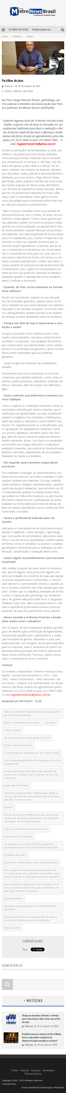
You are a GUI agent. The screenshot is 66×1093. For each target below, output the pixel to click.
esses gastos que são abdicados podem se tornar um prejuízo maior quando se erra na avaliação (31, 775)
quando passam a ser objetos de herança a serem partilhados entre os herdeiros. (30, 918)
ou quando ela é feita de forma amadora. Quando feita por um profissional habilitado (31, 846)
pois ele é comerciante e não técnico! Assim (31, 862)
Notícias (18, 91)
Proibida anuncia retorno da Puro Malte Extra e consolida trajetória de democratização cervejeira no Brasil (41, 1037)
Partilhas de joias (14, 855)
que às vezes (12, 927)
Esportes (35, 1070)
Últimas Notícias (33, 1073)
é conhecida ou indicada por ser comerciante (31, 752)
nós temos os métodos (18, 836)
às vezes (50, 722)
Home (5, 36)
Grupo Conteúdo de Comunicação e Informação (42, 1087)
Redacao (9, 86)
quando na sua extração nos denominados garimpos (30, 907)
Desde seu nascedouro (18, 745)
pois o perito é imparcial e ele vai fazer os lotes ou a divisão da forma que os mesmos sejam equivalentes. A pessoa (32, 887)
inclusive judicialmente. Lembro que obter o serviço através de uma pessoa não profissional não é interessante (32, 796)
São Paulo (28, 91)
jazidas (8, 807)
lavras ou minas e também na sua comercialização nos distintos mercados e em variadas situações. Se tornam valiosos (31, 818)
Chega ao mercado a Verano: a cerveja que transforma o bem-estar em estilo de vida (41, 1019)
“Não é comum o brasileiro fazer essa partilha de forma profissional (32, 713)
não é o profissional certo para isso (26, 829)
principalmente (13, 898)
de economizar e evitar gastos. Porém (27, 737)
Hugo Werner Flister (16, 785)
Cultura (8, 91)
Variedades (49, 1070)
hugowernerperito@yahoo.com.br (36, 144)
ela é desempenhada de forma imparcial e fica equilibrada (32, 762)
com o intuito (12, 730)
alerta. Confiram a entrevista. (22, 722)
